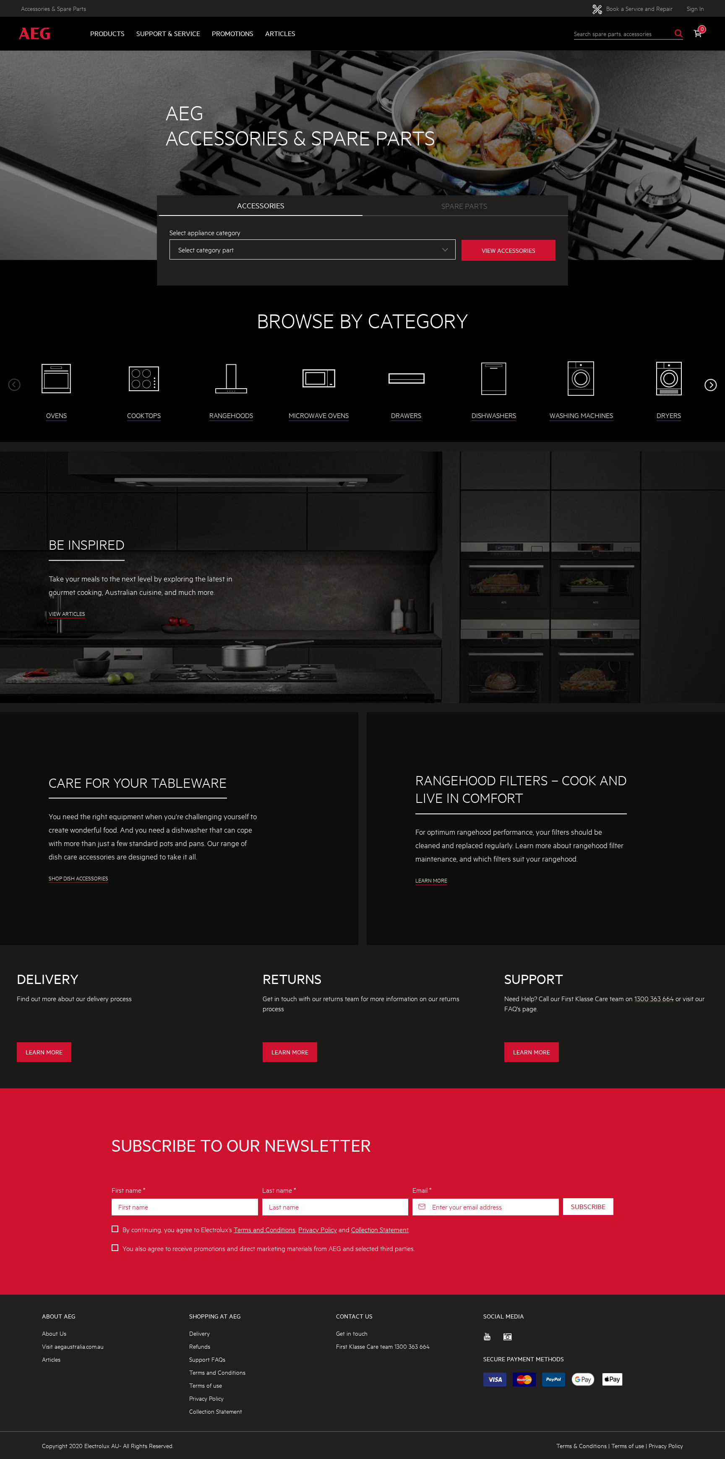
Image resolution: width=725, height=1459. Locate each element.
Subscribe (588, 1206)
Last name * (279, 1189)
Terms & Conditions (581, 1445)
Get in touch (352, 1333)
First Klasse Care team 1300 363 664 (383, 1346)
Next (711, 385)
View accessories (508, 250)
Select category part (206, 249)
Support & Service (168, 33)
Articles (280, 33)
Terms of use (205, 1385)
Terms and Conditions (264, 1229)
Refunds (199, 1346)
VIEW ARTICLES (67, 613)
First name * (129, 1189)
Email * (422, 1189)
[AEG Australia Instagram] (513, 1340)
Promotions (232, 33)
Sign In (695, 8)
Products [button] (107, 33)
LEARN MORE (431, 880)
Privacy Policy (317, 1229)
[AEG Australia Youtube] (493, 1340)
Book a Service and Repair (639, 8)
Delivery (199, 1333)
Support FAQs (207, 1359)
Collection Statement (380, 1229)
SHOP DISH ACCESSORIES (78, 878)
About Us (54, 1333)
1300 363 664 (654, 998)
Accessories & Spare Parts (53, 8)
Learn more (46, 1055)
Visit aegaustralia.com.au (73, 1346)
